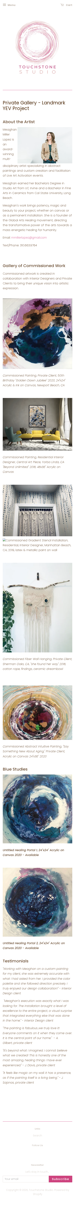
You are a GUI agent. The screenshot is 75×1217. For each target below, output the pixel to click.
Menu (11, 5)
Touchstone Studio (41, 1190)
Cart (68, 5)
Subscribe (60, 1179)
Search (37, 1135)
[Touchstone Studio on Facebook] (33, 1153)
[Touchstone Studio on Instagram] (42, 1153)
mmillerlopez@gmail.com (29, 238)
